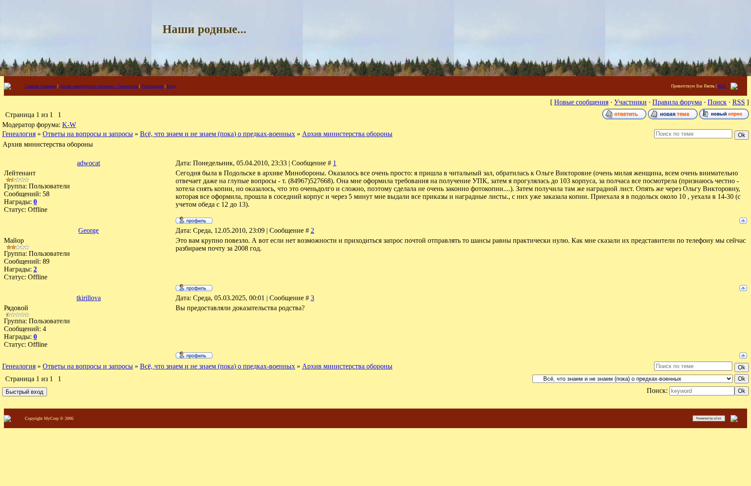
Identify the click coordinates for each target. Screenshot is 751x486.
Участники (630, 102)
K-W (69, 124)
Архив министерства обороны (347, 133)
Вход (171, 86)
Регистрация (152, 86)
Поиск (717, 102)
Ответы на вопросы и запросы (88, 133)
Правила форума (677, 102)
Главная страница (40, 86)
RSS (722, 86)
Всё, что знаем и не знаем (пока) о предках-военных (217, 133)
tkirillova (88, 298)
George (88, 230)
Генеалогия (19, 133)
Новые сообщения (581, 102)
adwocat (88, 163)
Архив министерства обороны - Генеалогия (99, 86)
